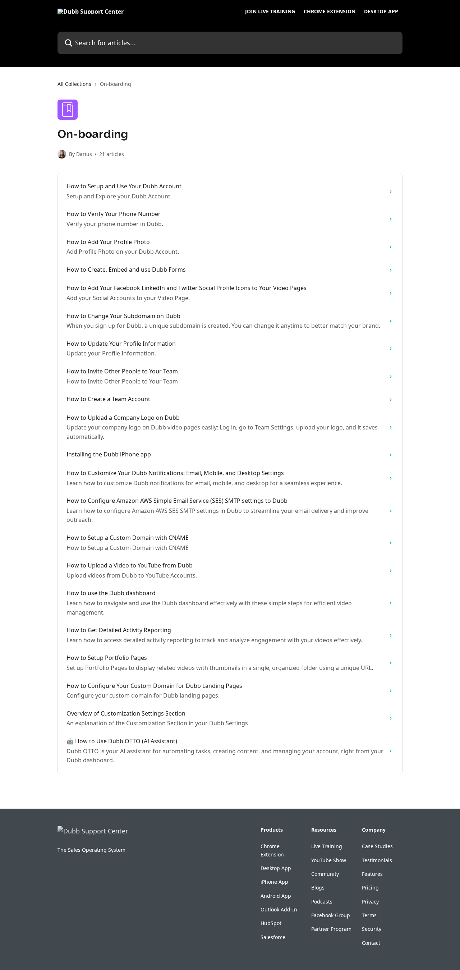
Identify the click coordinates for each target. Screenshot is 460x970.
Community (325, 873)
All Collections (74, 84)
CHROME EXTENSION (329, 11)
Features (372, 873)
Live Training (326, 846)
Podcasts (321, 901)
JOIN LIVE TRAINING (270, 11)
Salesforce (273, 937)
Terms (369, 915)
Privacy (370, 901)
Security (371, 928)
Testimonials (377, 860)
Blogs (318, 887)
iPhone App (274, 881)
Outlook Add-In (279, 909)
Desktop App (276, 868)
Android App (276, 895)
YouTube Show (328, 860)
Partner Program (331, 928)
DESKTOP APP (381, 11)
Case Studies (377, 846)
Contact (371, 942)
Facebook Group (330, 915)
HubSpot (271, 923)
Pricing (370, 887)
